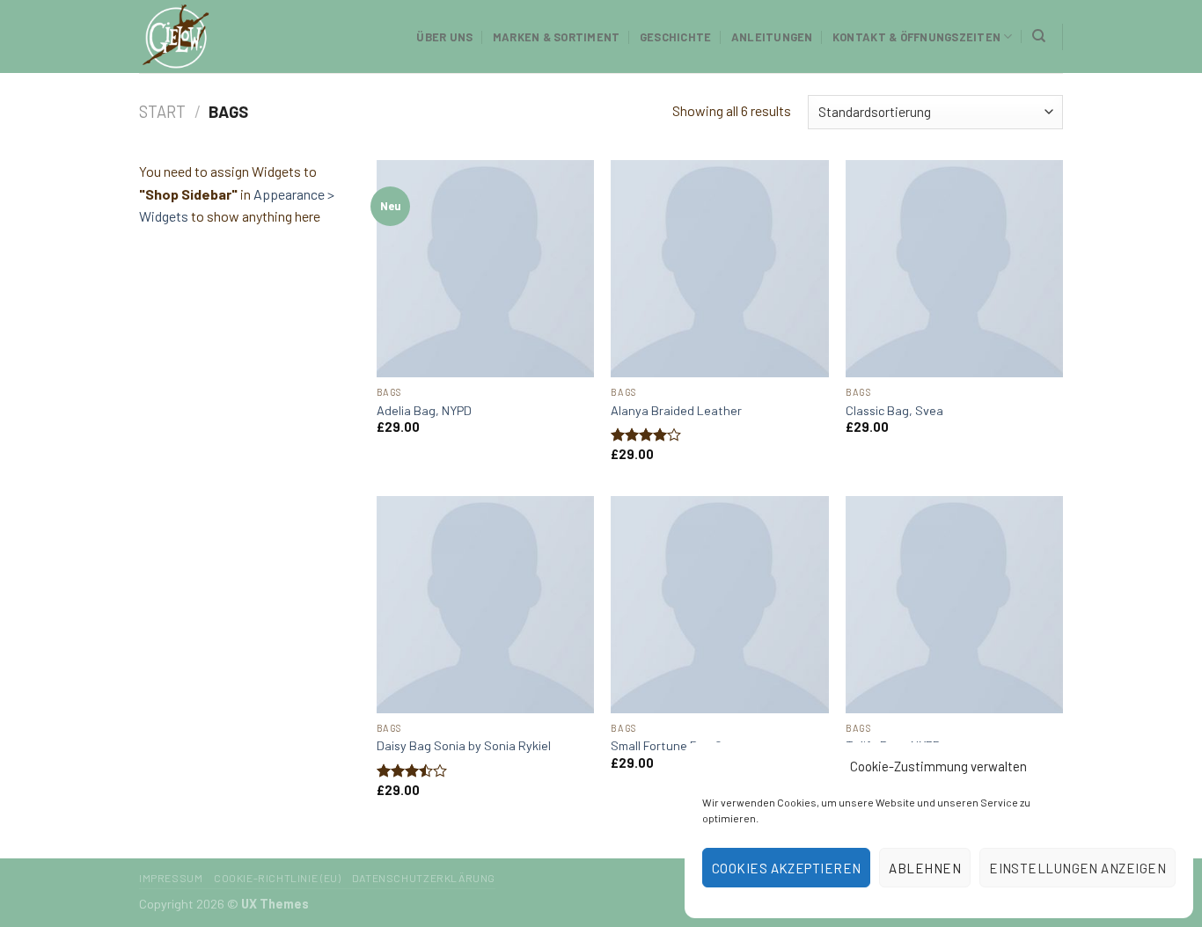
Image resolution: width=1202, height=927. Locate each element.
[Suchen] (1038, 36)
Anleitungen (772, 37)
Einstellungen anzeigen (1077, 868)
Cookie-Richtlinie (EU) (277, 878)
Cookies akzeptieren (786, 868)
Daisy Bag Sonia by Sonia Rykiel (464, 745)
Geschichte (676, 37)
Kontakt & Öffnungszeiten (916, 37)
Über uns (444, 37)
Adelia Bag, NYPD (424, 410)
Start (162, 111)
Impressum (171, 878)
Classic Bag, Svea (894, 410)
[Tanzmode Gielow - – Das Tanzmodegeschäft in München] (227, 36)
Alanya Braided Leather (676, 410)
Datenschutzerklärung (423, 878)
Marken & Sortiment (556, 37)
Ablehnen (925, 868)
